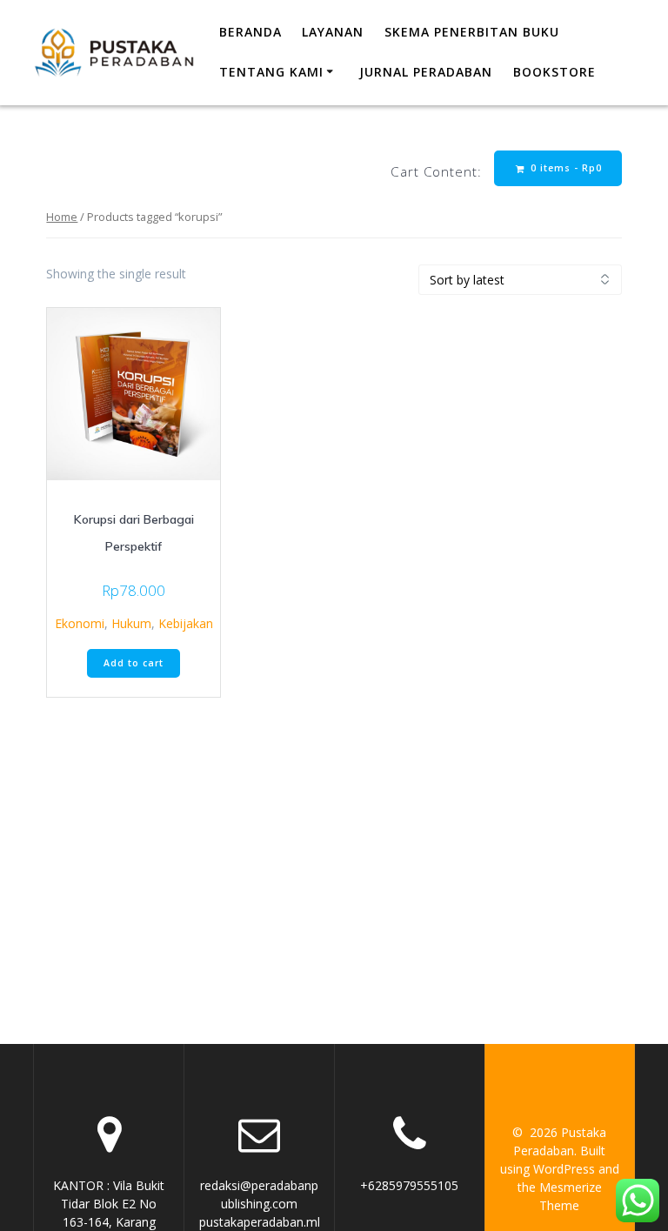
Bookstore (554, 72)
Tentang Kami (271, 72)
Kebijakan (185, 623)
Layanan (333, 31)
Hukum (131, 623)
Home (61, 216)
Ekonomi (79, 623)
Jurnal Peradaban (425, 72)
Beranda (250, 31)
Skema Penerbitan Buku (471, 31)
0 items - (564, 168)
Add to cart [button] (134, 663)
